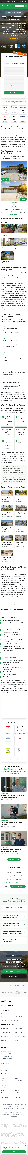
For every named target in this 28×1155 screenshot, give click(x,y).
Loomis (19, 1128)
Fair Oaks (20, 1126)
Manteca (10, 872)
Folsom (16, 1083)
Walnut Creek (4, 1097)
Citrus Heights (3, 1125)
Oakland (3, 1090)
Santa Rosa (17, 1095)
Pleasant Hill (11, 1131)
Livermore (15, 1128)
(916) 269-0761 (15, 976)
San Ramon (14, 1133)
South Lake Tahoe (7, 1134)
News (16, 1112)
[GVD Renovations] (8, 6)
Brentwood (9, 882)
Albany (8, 1123)
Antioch (19, 879)
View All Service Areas (17, 886)
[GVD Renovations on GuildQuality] (11, 1020)
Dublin (6, 886)
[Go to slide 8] (18, 204)
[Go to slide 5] (14, 204)
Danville (19, 1125)
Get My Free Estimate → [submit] (14, 93)
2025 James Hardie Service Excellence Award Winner (13, 625)
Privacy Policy (5, 1114)
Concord (17, 1078)
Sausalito (2, 1134)
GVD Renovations (10, 1108)
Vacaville (11, 1135)
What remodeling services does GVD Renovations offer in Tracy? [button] (12, 932)
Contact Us (14, 1116)
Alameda (2, 1123)
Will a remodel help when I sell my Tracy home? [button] (11, 941)
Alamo (5, 1123)
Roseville (17, 1092)
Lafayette (5, 1128)
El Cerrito (4, 1126)
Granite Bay (4, 1085)
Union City (8, 1135)
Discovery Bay (7, 876)
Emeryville (17, 1126)
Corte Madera (11, 1125)
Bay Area (17, 1123)
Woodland (2, 1136)
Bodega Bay (7, 1124)
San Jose (3, 1095)
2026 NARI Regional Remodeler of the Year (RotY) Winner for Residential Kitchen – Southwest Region (14, 648)
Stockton (19, 872)
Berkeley (3, 1078)
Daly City (15, 1125)
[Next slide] (15, 206)
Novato (16, 1087)
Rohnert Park (14, 1132)
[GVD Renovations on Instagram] (8, 1020)
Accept (14, 1151)
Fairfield (24, 1126)
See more (13, 758)
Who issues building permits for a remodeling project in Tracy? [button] (12, 908)
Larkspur (9, 1128)
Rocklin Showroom (9, 1112)
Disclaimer (23, 1114)
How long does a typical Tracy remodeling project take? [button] (11, 916)
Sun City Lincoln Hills (21, 1134)
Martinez (25, 1128)
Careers (21, 1112)
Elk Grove (3, 1083)
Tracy (2, 1135)
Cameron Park (16, 1124)
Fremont (9, 1127)
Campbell (20, 1124)
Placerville (6, 1131)
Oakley (24, 876)
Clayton (10, 879)
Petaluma (17, 1090)
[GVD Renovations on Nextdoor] (17, 1020)
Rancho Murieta (20, 1143)
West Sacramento (21, 1135)
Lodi (16, 876)
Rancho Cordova (19, 1131)
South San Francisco (14, 1134)
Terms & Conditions (14, 1114)
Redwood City (6, 1132)
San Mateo (6, 1133)
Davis (2, 1080)
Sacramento (17, 1097)
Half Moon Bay (21, 1127)
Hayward (2, 1128)
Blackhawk (3, 1124)
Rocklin (3, 1092)
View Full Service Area (6, 1099)
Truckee (4, 1135)
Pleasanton (19, 882)
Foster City (5, 1127)
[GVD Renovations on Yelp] (14, 1020)
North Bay (3, 1087)
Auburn (14, 1123)
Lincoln (16, 1085)
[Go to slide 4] (13, 204)
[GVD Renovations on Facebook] (2, 1020)
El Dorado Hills (18, 1080)
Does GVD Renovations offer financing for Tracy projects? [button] (11, 924)
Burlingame (12, 1124)
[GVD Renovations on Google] (5, 1020)
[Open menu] (25, 6)
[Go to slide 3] (12, 204)
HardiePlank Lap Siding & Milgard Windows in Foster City (12, 796)
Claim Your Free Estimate (13, 971)
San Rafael (9, 1133)
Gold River (12, 1127)
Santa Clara (18, 1133)
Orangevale (6, 1143)
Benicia (20, 1123)
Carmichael (25, 1124)
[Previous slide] (12, 206)
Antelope (11, 1123)
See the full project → (14, 214)
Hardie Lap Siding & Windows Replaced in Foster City (11, 850)
